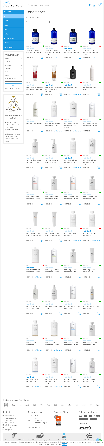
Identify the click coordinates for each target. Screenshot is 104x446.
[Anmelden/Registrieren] (94, 5)
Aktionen (7, 43)
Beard (6, 21)
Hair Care (36, 17)
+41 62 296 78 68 (12, 129)
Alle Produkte (8, 47)
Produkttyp (8, 62)
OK (64, 444)
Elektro (6, 29)
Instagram (8, 430)
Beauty (6, 25)
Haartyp (7, 75)
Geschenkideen (9, 38)
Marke (7, 59)
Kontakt (90, 5)
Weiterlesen (58, 58)
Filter (13, 85)
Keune (28, 46)
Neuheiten (7, 12)
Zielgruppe (8, 65)
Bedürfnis (8, 69)
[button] (42, 58)
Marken (6, 34)
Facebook (8, 427)
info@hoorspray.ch (11, 425)
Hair (30, 17)
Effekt (6, 72)
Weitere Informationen (53, 444)
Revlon (28, 83)
